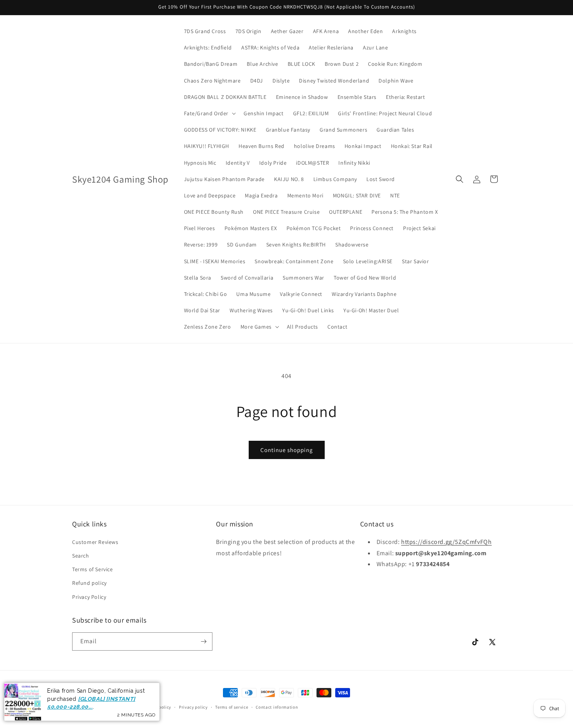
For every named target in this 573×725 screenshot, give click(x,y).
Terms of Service (92, 569)
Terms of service (231, 707)
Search (80, 555)
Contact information (277, 707)
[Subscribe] (203, 641)
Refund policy (89, 582)
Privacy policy (193, 707)
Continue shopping (286, 450)
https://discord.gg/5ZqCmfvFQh (446, 542)
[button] (209, 113)
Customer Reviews (95, 542)
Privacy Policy (89, 596)
